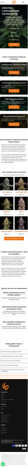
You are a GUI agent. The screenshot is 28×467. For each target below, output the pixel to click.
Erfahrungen (3, 401)
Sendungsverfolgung (5, 421)
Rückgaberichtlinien (5, 416)
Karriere (2, 397)
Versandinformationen (5, 415)
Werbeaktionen (4, 406)
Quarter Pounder (6, 231)
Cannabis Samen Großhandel (7, 399)
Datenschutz (3, 430)
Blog (2, 409)
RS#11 (21, 212)
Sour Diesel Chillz (21, 192)
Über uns (3, 394)
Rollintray (7, 212)
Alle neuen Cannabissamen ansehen (14, 238)
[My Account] (23, 2)
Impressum (3, 427)
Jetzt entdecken (14, 72)
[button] (26, 2)
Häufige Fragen (4, 420)
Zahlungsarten (4, 418)
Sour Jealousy (6, 192)
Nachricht (3, 408)
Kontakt (2, 396)
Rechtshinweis (4, 428)
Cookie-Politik (4, 432)
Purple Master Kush (21, 231)
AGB (2, 434)
